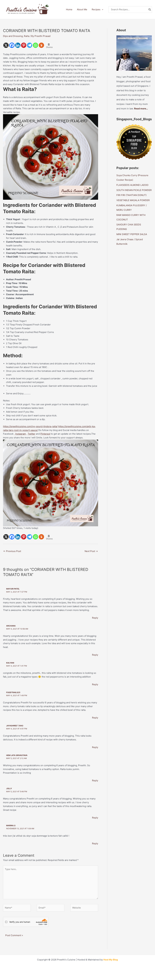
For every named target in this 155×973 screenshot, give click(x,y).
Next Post (91, 551)
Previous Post (12, 551)
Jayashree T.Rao (14, 726)
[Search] (150, 9)
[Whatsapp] (35, 45)
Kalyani (10, 663)
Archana (11, 626)
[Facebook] (12, 45)
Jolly (9, 788)
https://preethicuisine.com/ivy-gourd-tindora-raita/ (30, 426)
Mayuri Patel (13, 589)
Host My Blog (110, 959)
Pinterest (45, 433)
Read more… (141, 108)
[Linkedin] (17, 45)
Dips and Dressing (13, 36)
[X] (6, 45)
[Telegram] (29, 45)
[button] (101, 9)
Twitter (31, 433)
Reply (95, 617)
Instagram (20, 433)
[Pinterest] (23, 45)
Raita (26, 36)
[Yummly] (41, 45)
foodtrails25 (13, 692)
